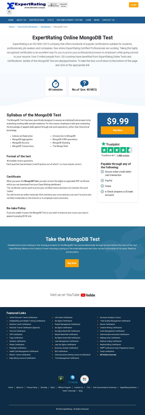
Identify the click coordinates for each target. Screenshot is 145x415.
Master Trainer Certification (20, 355)
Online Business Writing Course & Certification (72, 355)
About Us (21, 20)
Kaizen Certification (107, 324)
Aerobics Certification (17, 341)
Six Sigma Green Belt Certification (67, 338)
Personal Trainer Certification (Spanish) (24, 328)
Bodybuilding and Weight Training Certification (27, 321)
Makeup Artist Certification (110, 338)
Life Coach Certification (63, 318)
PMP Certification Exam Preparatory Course (117, 348)
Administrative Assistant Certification (114, 334)
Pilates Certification (16, 345)
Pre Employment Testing (70, 20)
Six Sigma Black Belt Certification (67, 331)
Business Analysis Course (110, 318)
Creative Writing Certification (111, 328)
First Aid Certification (17, 331)
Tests (50, 20)
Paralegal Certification (17, 348)
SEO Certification (61, 351)
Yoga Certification (16, 338)
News (96, 20)
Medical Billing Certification (110, 345)
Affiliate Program (64, 387)
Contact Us (108, 20)
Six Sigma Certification (63, 321)
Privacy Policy (32, 387)
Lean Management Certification (67, 341)
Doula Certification (107, 351)
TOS (88, 387)
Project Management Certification (67, 324)
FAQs (53, 387)
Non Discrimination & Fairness (105, 387)
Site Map (44, 387)
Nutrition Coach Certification (20, 324)
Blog (80, 391)
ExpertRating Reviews (128, 387)
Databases (46, 27)
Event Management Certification (112, 331)
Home (11, 20)
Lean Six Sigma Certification (65, 345)
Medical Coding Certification (111, 341)
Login (134, 4)
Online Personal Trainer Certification (23, 318)
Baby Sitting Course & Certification (22, 358)
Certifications (36, 20)
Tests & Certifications (27, 27)
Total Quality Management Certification (115, 321)
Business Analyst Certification (66, 348)
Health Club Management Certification (24, 351)
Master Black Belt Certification (66, 334)
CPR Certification (15, 334)
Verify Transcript (69, 391)
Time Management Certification (67, 358)
